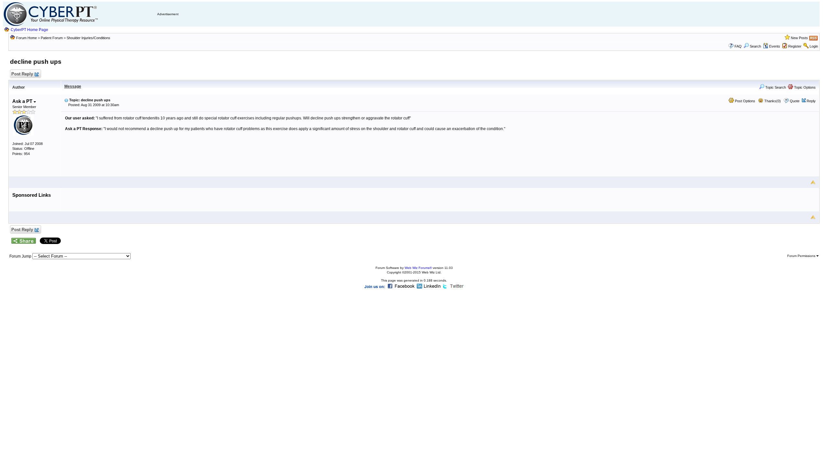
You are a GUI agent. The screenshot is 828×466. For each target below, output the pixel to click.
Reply (811, 101)
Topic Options (804, 87)
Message (72, 86)
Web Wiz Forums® (418, 268)
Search (755, 46)
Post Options (744, 101)
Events (774, 46)
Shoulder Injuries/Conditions (88, 38)
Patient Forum (52, 38)
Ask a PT (23, 101)
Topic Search (775, 87)
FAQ (738, 46)
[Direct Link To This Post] (66, 100)
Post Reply (22, 74)
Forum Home (26, 38)
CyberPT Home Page (29, 30)
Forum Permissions (801, 256)
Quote (795, 101)
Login (814, 46)
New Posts (799, 38)
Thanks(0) (772, 101)
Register (794, 46)
